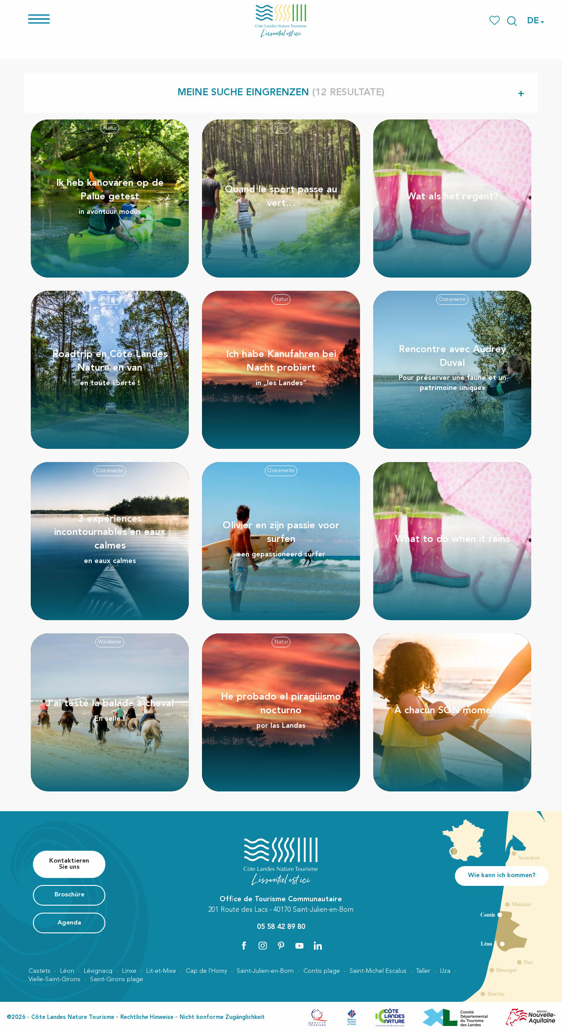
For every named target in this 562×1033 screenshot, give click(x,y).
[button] (512, 21)
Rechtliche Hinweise (146, 1017)
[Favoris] (495, 21)
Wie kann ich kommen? (502, 875)
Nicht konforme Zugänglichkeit (222, 1017)
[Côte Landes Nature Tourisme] (281, 20)
